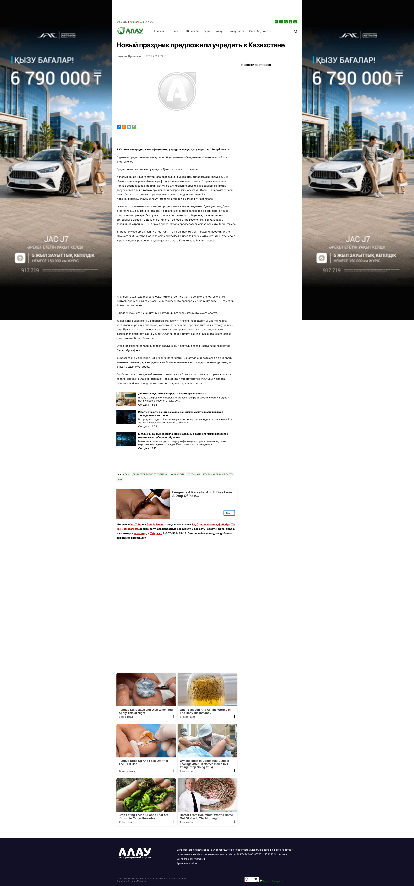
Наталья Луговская (128, 56)
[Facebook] (290, 22)
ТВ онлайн (192, 31)
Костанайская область (218, 474)
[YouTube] (295, 22)
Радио (207, 31)
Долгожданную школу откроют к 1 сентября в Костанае (172, 393)
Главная (159, 31)
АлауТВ (220, 31)
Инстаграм (131, 528)
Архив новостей (185, 863)
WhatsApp (140, 533)
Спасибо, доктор (260, 31)
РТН (120, 479)
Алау (126, 474)
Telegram (156, 533)
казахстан (177, 474)
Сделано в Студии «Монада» (131, 881)
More (229, 513)
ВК (193, 524)
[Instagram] (286, 22)
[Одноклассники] (281, 22)
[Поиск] (296, 31)
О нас (175, 31)
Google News (155, 524)
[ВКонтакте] (276, 22)
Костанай (193, 474)
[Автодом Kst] (56, 443)
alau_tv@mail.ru (196, 858)
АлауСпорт (237, 31)
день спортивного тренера (149, 474)
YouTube (136, 524)
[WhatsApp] (134, 127)
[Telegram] (129, 127)
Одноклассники (206, 524)
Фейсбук (224, 524)
